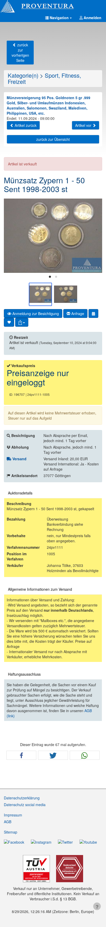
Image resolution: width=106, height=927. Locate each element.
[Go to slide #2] (65, 294)
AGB (7, 821)
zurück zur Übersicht (53, 139)
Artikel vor (83, 125)
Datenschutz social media (25, 804)
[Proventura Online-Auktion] (53, 6)
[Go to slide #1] (40, 294)
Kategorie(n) (23, 75)
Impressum (13, 814)
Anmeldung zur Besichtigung (35, 313)
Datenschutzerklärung (22, 797)
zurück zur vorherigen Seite (20, 52)
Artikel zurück (25, 125)
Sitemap (10, 832)
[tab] (50, 277)
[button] (58, 17)
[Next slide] (94, 235)
